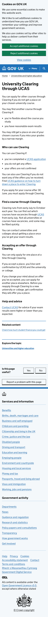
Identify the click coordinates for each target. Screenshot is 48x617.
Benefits (6, 410)
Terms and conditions (13, 564)
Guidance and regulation (15, 517)
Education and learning (14, 452)
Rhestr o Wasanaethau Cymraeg (19, 568)
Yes (30, 370)
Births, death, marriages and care (20, 415)
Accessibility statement (15, 560)
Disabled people (11, 441)
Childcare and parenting (15, 426)
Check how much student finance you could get (23, 330)
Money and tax (10, 473)
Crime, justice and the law (16, 436)
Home (5, 75)
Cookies (24, 556)
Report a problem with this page (24, 381)
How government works (15, 538)
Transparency (9, 533)
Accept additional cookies (24, 46)
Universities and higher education (26, 75)
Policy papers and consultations (19, 527)
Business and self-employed (17, 420)
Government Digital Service (17, 572)
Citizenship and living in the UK (18, 431)
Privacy (14, 556)
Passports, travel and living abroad (21, 478)
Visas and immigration (14, 484)
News (5, 511)
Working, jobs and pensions (17, 489)
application (36, 159)
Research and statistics (15, 522)
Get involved (9, 543)
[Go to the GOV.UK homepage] (13, 68)
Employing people (11, 457)
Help (4, 556)
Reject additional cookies (24, 53)
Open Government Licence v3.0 (19, 585)
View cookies (24, 60)
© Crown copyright (24, 610)
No (42, 370)
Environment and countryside (18, 463)
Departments (9, 506)
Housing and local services (16, 468)
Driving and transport (13, 447)
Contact (10, 307)
